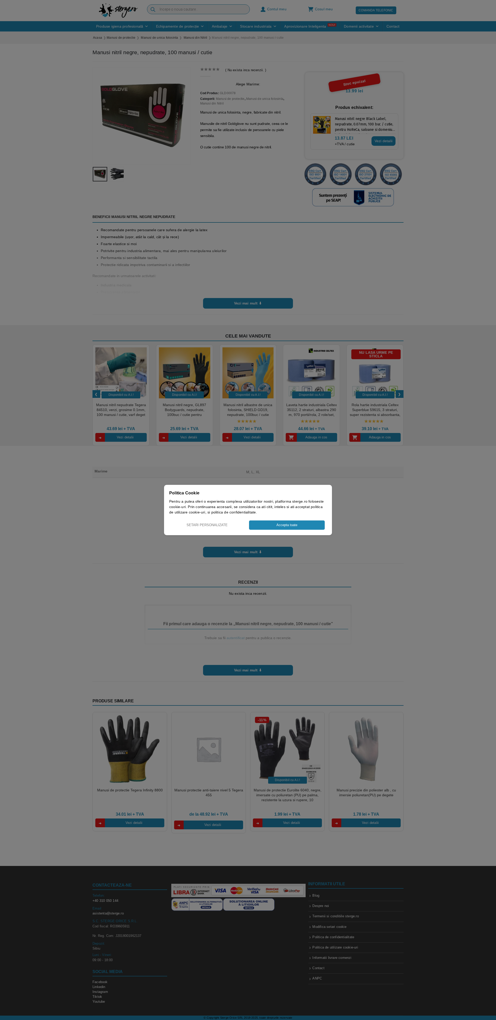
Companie (262, 531)
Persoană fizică (237, 531)
